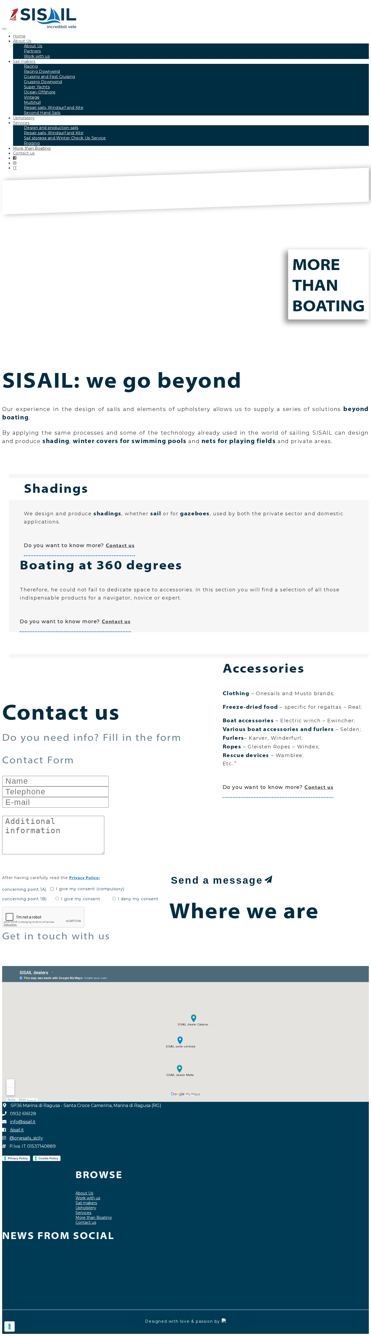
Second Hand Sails (42, 112)
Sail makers (24, 61)
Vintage (31, 97)
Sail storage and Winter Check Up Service (65, 138)
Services (21, 122)
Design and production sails (51, 127)
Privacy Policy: (84, 877)
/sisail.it (17, 1130)
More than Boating (32, 148)
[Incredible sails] (42, 26)
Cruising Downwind (43, 81)
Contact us (23, 153)
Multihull (32, 102)
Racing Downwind (42, 71)
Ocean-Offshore (39, 92)
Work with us (37, 56)
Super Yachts (37, 86)
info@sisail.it (23, 1121)
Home (19, 36)
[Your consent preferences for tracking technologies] (9, 1326)
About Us (22, 41)
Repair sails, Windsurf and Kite (53, 107)
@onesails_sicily (26, 1138)
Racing (31, 66)
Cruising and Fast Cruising (49, 76)
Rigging (32, 143)
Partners (32, 51)
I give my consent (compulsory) (90, 888)
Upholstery (23, 117)
